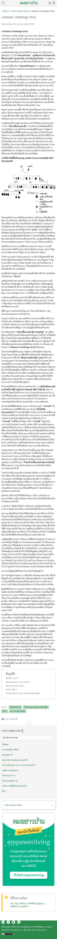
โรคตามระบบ (15, 707)
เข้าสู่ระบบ (49, 3)
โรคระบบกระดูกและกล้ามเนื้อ (35, 707)
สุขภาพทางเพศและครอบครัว (15, 760)
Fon (10, 24)
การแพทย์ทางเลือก (10, 749)
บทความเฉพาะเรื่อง (13, 805)
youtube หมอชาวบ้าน (18, 922)
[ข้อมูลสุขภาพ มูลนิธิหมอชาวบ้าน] (29, 2)
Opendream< (41, 930)
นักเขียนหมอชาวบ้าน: (15, 693)
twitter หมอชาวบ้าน (13, 922)
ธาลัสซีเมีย (31, 903)
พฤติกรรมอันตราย (10, 770)
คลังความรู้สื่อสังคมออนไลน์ (14, 786)
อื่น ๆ (15, 690)
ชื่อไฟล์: (9, 678)
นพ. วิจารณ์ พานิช (31, 693)
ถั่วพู (16, 903)
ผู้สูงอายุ (40, 903)
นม (11, 903)
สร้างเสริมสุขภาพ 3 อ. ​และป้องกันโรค (19, 765)
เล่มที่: (26, 682)
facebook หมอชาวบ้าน (8, 922)
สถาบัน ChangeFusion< (14, 930)
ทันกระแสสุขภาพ (9, 781)
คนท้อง (22, 903)
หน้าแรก (5, 11)
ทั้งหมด (5, 744)
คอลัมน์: (9, 690)
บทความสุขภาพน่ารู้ (19, 11)
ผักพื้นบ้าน (15, 906)
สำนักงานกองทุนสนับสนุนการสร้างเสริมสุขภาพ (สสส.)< (32, 927)
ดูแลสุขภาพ (7, 755)
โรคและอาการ (8, 775)
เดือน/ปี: (9, 686)
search (54, 3)
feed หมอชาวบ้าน (3, 922)
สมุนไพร (24, 906)
